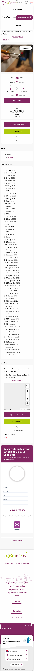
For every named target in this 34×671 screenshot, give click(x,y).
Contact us (18, 617)
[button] (3, 17)
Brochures (9, 563)
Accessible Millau (22, 563)
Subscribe (17, 601)
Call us (18, 611)
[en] (31, 3)
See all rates (17, 116)
